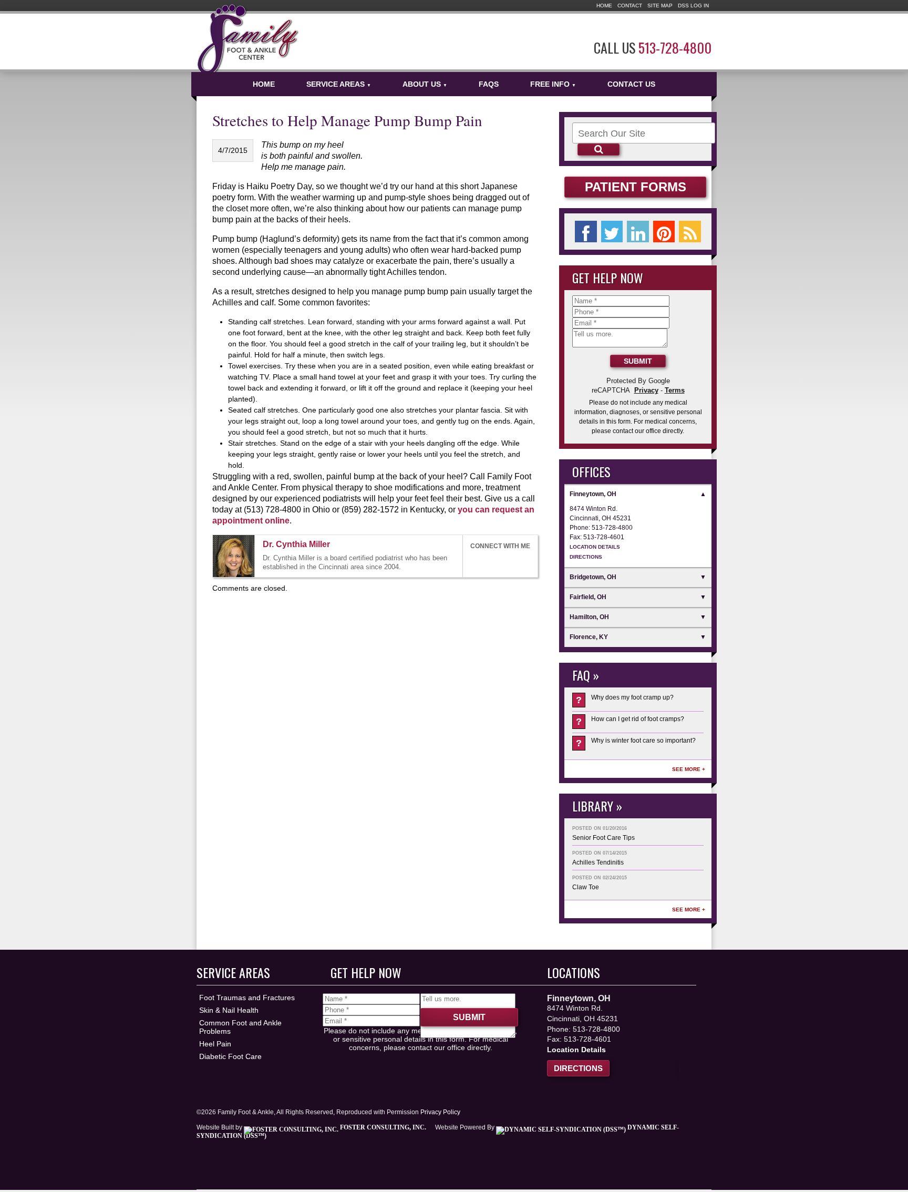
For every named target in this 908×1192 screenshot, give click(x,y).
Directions (586, 557)
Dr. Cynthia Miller (296, 544)
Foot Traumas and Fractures (247, 997)
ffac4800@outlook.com (339, 545)
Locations (573, 972)
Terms (675, 390)
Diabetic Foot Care (230, 1056)
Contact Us (631, 84)
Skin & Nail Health (229, 1010)
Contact (629, 5)
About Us (425, 84)
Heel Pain (215, 1044)
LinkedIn (498, 562)
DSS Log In (693, 5)
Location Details (595, 547)
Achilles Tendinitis (598, 862)
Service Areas (338, 84)
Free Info (553, 84)
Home (604, 5)
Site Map (660, 5)
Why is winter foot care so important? (636, 742)
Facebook (475, 562)
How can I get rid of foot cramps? (630, 721)
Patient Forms (635, 187)
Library (592, 805)
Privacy (646, 390)
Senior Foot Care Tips (603, 837)
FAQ (581, 674)
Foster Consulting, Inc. (382, 1127)
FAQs (489, 84)
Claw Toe (585, 887)
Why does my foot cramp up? (625, 699)
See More (686, 769)
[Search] (598, 149)
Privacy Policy (440, 1112)
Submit (638, 361)
